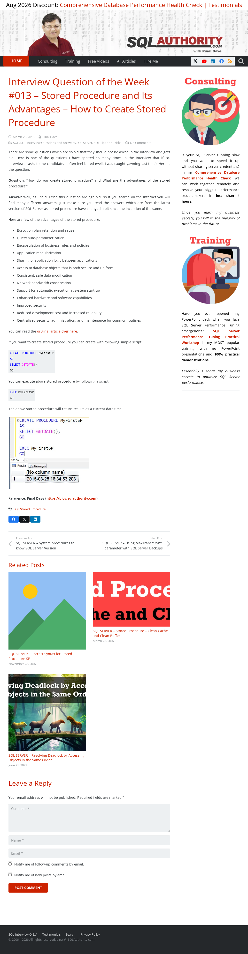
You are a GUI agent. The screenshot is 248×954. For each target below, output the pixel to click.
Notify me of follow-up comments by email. (49, 864)
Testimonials (225, 5)
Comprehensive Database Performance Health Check (131, 5)
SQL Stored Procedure (30, 509)
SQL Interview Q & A (22, 934)
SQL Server (84, 143)
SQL (16, 143)
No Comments (140, 143)
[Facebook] (221, 61)
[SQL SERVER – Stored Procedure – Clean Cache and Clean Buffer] (131, 599)
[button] (241, 61)
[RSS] (230, 61)
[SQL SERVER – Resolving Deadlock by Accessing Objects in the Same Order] (47, 712)
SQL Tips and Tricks (107, 143)
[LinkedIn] (213, 61)
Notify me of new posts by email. (40, 875)
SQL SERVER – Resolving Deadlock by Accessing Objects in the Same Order (46, 757)
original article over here (57, 331)
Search (70, 934)
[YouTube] (204, 61)
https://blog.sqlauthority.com (71, 498)
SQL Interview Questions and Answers (47, 143)
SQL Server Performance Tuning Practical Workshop (211, 337)
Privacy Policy (90, 934)
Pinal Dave (49, 137)
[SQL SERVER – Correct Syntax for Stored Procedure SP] (47, 611)
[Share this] (13, 519)
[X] (195, 61)
